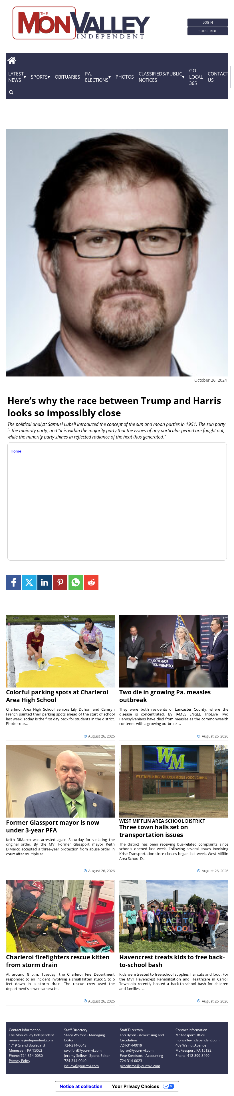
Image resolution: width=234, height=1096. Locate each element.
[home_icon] (12, 60)
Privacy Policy (19, 1060)
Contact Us (218, 77)
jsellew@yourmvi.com (81, 1065)
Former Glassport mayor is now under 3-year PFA (52, 826)
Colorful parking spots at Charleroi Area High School (57, 696)
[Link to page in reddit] (91, 582)
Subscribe (208, 31)
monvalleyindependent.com (31, 1040)
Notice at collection (81, 1086)
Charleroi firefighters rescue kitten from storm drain (58, 961)
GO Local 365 (196, 76)
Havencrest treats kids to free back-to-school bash (172, 961)
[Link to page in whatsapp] (75, 582)
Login (208, 22)
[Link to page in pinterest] (60, 582)
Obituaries (67, 77)
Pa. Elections (96, 77)
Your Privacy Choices (135, 1086)
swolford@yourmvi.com (83, 1050)
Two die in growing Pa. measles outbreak (165, 696)
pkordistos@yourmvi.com (140, 1065)
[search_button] (11, 92)
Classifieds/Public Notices (160, 77)
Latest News (16, 77)
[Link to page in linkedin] (44, 582)
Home (16, 451)
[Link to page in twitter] (29, 582)
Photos (125, 77)
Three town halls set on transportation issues (153, 831)
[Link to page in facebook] (13, 582)
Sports (39, 77)
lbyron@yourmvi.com (137, 1050)
